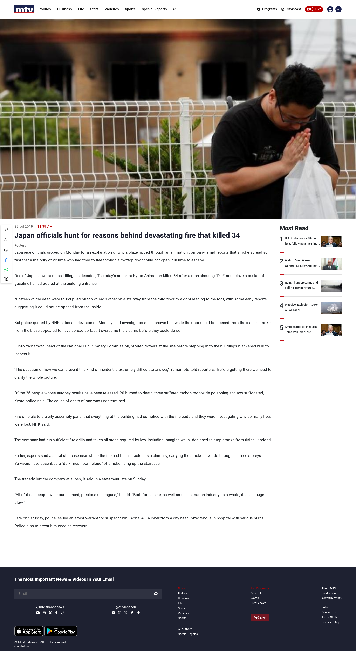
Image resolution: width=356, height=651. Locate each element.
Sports (130, 9)
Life (81, 9)
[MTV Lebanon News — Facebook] (56, 613)
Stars (94, 9)
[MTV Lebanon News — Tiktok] (63, 613)
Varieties (112, 9)
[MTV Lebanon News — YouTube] (38, 613)
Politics (45, 9)
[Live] (260, 608)
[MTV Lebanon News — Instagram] (44, 613)
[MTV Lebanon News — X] (50, 613)
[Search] (174, 9)
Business (64, 9)
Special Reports (154, 9)
